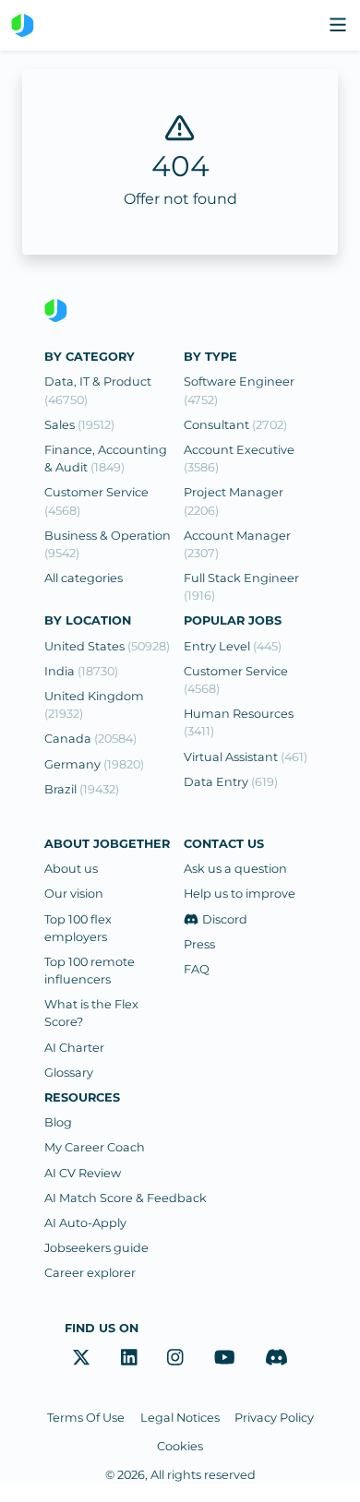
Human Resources (239, 722)
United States (107, 646)
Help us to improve (239, 893)
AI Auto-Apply (85, 1223)
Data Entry (231, 782)
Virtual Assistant (245, 757)
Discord (224, 919)
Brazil (81, 789)
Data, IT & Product (97, 390)
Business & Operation (107, 544)
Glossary (68, 1072)
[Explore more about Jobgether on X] (81, 1358)
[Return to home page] (22, 25)
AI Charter (74, 1048)
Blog (58, 1122)
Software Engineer (239, 390)
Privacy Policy (274, 1418)
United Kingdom (94, 705)
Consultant (235, 425)
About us (71, 869)
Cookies (180, 1446)
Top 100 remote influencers (89, 970)
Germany (94, 764)
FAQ (197, 969)
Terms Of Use (86, 1418)
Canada (90, 738)
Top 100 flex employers (78, 928)
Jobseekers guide (96, 1248)
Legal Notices (180, 1418)
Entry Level (233, 646)
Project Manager (233, 501)
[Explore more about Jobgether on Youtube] (224, 1358)
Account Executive (239, 458)
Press (199, 944)
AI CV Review (82, 1173)
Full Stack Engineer (241, 586)
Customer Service (96, 501)
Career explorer (90, 1273)
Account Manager (237, 544)
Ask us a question (235, 869)
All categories (83, 578)
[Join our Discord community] (276, 1358)
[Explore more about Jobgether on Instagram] (175, 1358)
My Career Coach (94, 1147)
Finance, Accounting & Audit (105, 458)
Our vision (73, 893)
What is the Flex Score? (91, 1013)
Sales (79, 425)
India (81, 671)
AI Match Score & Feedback (125, 1198)
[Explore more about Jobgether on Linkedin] (129, 1358)
